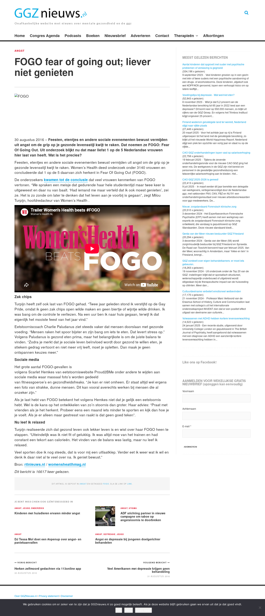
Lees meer (143, 610)
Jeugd (26, 508)
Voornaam (188, 391)
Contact (162, 35)
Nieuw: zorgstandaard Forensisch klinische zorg (209, 206)
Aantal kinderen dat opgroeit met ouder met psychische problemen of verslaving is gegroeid (213, 65)
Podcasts (73, 35)
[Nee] (260, 607)
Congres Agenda (45, 35)
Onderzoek (37, 508)
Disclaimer (67, 596)
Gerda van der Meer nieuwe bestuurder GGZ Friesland (213, 233)
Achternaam (189, 408)
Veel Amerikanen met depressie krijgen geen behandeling (138, 570)
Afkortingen (213, 35)
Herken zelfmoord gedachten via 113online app (47, 568)
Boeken (93, 35)
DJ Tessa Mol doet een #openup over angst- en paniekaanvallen (47, 541)
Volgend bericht (155, 562)
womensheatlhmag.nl (67, 464)
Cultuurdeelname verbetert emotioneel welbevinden (211, 291)
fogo (106, 483)
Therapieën (184, 35)
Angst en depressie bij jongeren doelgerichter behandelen (127, 541)
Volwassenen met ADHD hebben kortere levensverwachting (216, 318)
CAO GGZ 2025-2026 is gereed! (200, 179)
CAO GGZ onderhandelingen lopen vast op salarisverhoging (216, 152)
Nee (128, 610)
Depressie (110, 534)
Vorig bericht (27, 562)
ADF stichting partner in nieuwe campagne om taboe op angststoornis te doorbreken (142, 516)
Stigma (133, 508)
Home (19, 35)
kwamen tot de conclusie (66, 179)
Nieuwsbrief (115, 35)
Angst (19, 50)
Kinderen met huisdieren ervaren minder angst (47, 513)
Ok (118, 610)
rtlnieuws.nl (34, 464)
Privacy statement (49, 596)
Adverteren (140, 35)
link (129, 483)
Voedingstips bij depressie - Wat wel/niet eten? (208, 95)
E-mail (186, 426)
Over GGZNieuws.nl (25, 596)
